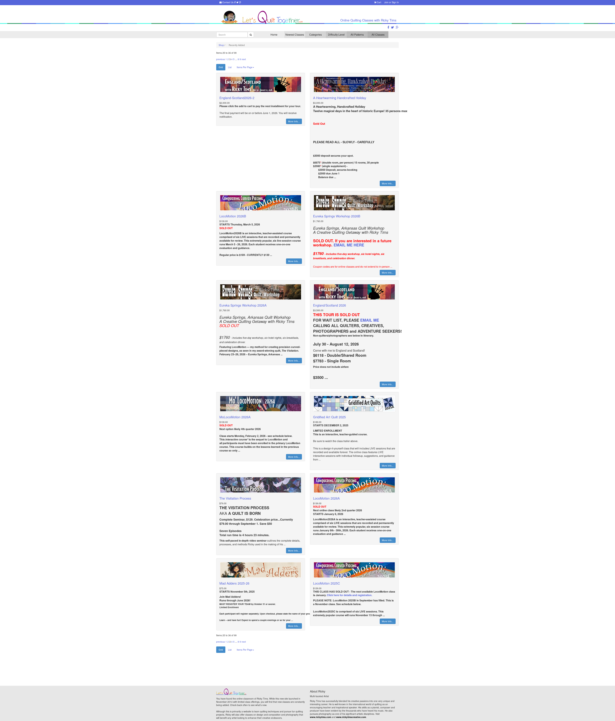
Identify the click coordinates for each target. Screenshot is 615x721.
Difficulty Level (336, 34)
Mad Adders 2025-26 (234, 583)
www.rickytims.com (320, 717)
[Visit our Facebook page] (235, 2)
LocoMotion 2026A (326, 498)
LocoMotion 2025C (326, 583)
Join (386, 2)
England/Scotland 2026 (329, 305)
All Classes (378, 34)
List (230, 67)
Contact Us (228, 2)
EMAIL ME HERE (349, 245)
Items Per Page (244, 67)
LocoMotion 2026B (232, 216)
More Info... (294, 121)
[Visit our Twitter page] (237, 2)
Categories (315, 34)
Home (274, 34)
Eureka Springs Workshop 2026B (336, 216)
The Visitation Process (235, 498)
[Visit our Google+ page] (240, 2)
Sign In (395, 2)
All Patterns (357, 34)
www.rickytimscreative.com (351, 717)
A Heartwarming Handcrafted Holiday (339, 97)
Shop (221, 45)
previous (220, 59)
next (244, 59)
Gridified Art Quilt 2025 (329, 417)
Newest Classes (294, 34)
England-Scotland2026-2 (236, 97)
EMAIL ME (369, 320)
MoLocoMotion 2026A (234, 417)
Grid (221, 67)
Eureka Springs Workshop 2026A (242, 305)
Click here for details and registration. (349, 595)
